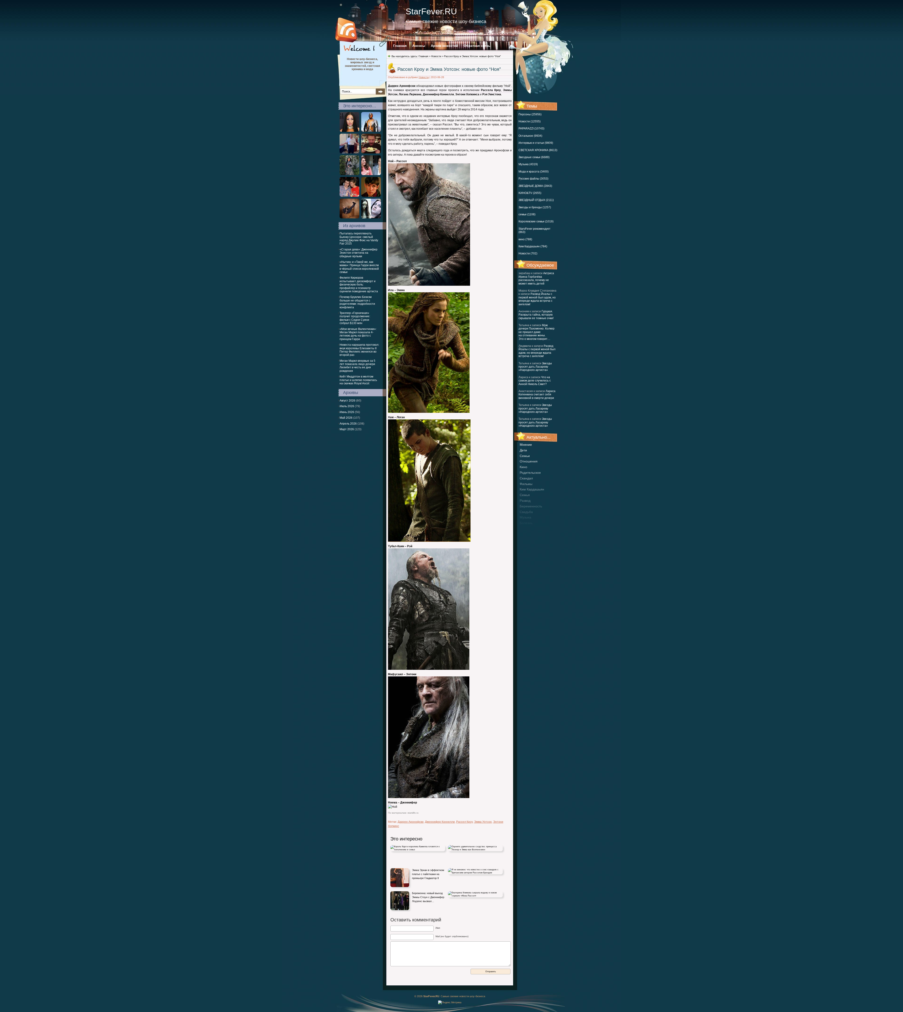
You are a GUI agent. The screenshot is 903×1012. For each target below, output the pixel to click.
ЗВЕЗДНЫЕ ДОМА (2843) (535, 186)
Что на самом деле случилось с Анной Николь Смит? (535, 381)
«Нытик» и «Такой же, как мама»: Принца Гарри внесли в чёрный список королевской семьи (359, 267)
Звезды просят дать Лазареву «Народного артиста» (535, 367)
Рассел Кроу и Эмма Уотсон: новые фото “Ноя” (449, 69)
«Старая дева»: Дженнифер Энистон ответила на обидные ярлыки (358, 253)
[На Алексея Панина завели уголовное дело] (371, 195)
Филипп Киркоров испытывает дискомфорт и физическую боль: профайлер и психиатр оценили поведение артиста (359, 284)
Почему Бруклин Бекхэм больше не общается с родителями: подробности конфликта (357, 302)
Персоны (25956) (530, 114)
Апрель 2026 (348, 423)
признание (528, 528)
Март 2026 (347, 429)
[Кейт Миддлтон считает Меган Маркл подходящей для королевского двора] (371, 174)
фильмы (526, 484)
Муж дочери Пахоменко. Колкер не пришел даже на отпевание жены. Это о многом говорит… (536, 332)
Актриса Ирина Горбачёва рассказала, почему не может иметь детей (536, 278)
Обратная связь (477, 46)
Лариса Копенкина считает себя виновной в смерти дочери (537, 395)
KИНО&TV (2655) (530, 193)
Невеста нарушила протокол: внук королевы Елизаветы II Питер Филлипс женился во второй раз (359, 350)
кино (523, 467)
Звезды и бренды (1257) (535, 207)
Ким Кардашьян (532, 489)
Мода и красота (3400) (534, 171)
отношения (529, 461)
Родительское (530, 472)
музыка (525, 517)
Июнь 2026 (347, 412)
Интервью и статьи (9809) (536, 143)
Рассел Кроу (464, 821)
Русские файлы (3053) (533, 178)
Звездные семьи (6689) (534, 157)
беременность (531, 506)
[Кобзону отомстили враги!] (371, 131)
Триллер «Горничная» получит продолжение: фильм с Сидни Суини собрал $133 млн (355, 318)
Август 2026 (347, 400)
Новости (436, 56)
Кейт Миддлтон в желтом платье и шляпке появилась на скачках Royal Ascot (358, 380)
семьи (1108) (527, 214)
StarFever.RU (431, 11)
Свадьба (526, 512)
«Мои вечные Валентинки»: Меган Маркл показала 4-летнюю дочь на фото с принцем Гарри (358, 334)
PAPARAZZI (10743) (531, 128)
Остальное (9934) (530, 135)
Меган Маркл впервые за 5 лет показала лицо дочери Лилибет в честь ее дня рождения (357, 366)
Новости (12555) (530, 121)
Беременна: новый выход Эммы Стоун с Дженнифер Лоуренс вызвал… (428, 897)
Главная (400, 46)
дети (523, 450)
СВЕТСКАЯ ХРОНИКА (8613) (538, 150)
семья (525, 495)
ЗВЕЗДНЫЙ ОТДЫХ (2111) (536, 200)
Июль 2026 (347, 406)
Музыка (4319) (528, 164)
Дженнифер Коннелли (440, 821)
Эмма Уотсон (483, 821)
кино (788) (525, 239)
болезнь (526, 523)
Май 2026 (346, 417)
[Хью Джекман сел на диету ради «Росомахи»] (371, 152)
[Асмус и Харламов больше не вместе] (349, 195)
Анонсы (418, 46)
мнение (526, 444)
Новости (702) (528, 253)
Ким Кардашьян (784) (533, 246)
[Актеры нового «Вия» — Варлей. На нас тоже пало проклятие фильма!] (371, 217)
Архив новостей (444, 46)
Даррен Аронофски (411, 821)
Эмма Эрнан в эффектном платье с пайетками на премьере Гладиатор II (428, 874)
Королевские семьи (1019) (536, 221)
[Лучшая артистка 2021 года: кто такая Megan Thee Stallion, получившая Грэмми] (349, 131)
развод (525, 500)
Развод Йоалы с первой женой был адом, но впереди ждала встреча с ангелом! (537, 299)
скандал (526, 478)
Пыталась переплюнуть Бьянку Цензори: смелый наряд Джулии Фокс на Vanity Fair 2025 (359, 238)
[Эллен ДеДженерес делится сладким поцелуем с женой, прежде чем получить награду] (349, 217)
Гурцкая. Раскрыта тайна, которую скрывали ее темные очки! (536, 315)
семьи (525, 456)
